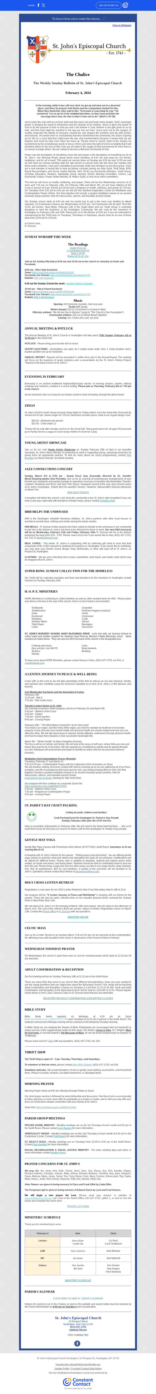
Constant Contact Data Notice (86, 1368)
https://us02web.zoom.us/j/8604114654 (56, 1107)
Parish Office (49, 911)
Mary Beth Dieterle (82, 1064)
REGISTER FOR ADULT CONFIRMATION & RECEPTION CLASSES (78, 998)
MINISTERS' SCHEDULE (78, 1280)
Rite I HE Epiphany (44, 278)
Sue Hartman (40, 1144)
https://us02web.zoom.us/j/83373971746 (46, 1019)
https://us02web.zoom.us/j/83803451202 (53, 272)
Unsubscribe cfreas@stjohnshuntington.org (78, 1364)
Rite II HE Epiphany (44, 297)
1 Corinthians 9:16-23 (78, 250)
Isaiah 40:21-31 (78, 248)
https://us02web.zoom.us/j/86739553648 (53, 291)
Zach (50, 1041)
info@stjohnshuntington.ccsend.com (76, 1373)
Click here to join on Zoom (38, 778)
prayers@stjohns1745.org (38, 1198)
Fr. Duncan (64, 911)
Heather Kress (58, 1152)
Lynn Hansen (65, 1128)
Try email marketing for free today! (78, 1388)
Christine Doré (107, 500)
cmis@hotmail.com (34, 663)
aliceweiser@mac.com (87, 871)
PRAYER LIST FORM (78, 1206)
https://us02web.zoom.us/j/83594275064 (46, 786)
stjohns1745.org (78, 1329)
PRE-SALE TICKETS (78, 492)
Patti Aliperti (60, 1136)
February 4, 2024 (78, 93)
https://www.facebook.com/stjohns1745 (70, 275)
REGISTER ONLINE (78, 917)
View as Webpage (121, 25)
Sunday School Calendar (80, 283)
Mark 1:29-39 (78, 253)
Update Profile (61, 1368)
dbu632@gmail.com (47, 538)
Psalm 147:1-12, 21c (78, 256)
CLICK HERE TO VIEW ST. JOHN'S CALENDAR (78, 1298)
